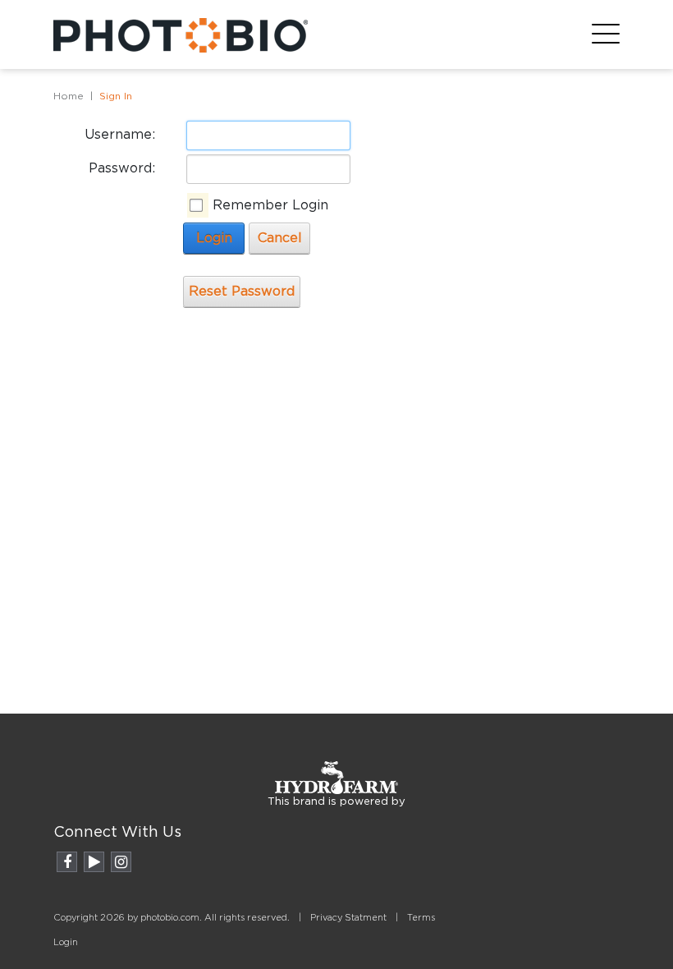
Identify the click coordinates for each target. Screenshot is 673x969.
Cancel (280, 238)
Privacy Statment (348, 917)
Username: (120, 134)
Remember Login (270, 205)
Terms (421, 917)
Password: (122, 168)
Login (214, 238)
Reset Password (242, 291)
